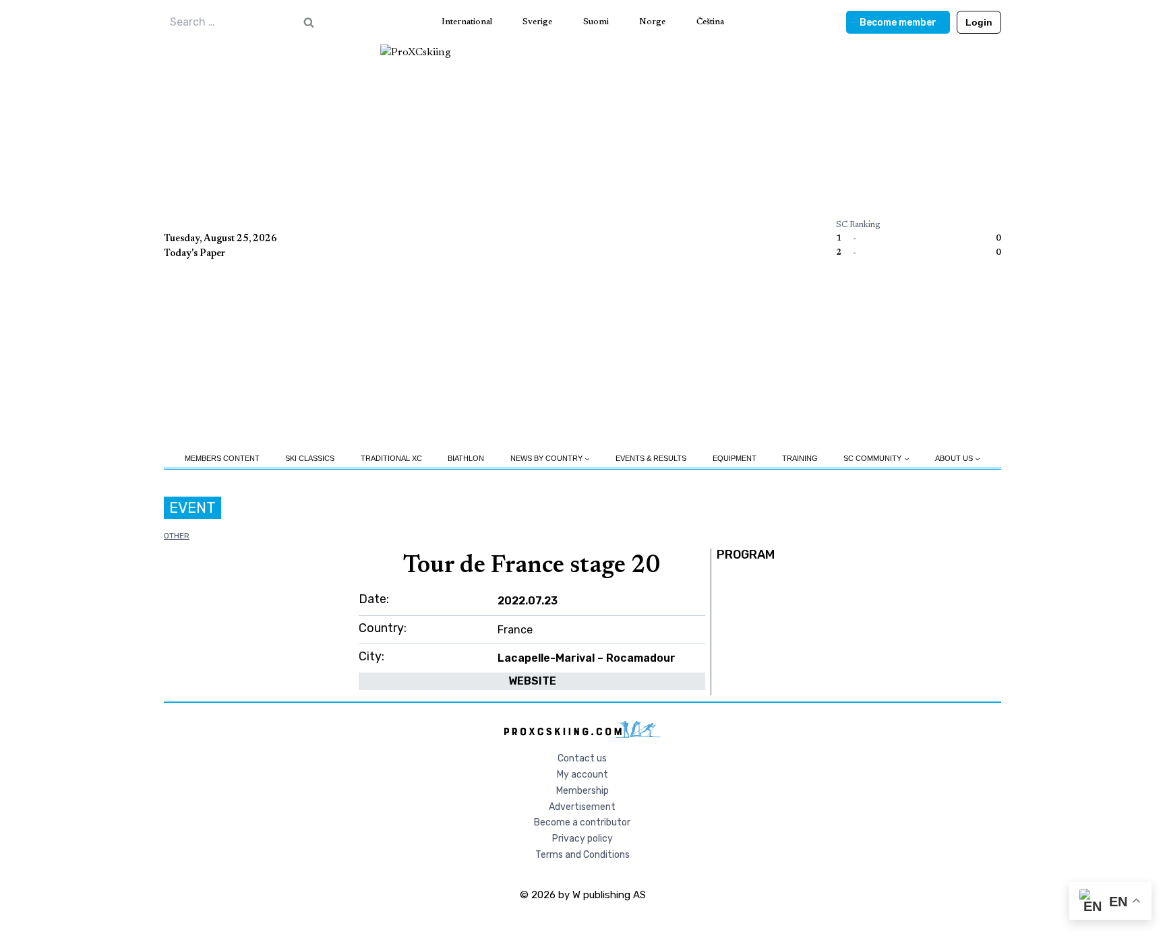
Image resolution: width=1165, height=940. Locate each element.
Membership (582, 790)
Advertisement (582, 807)
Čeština (710, 22)
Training (800, 458)
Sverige (537, 22)
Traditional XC (391, 458)
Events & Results (651, 458)
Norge (652, 22)
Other (176, 535)
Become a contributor (582, 822)
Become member (898, 22)
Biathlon (466, 458)
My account (582, 774)
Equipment (734, 458)
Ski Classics (309, 458)
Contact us (582, 758)
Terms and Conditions (582, 854)
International (467, 22)
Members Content (222, 458)
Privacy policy (582, 838)
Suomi (596, 22)
